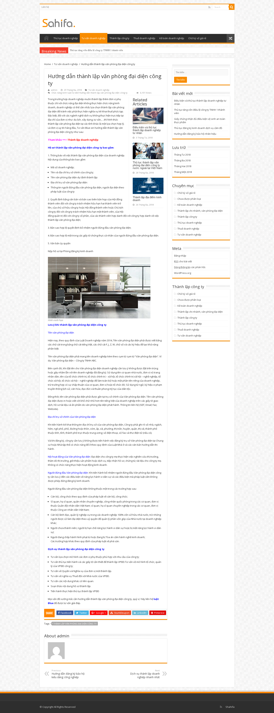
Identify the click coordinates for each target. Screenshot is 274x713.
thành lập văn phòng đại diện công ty (75, 623)
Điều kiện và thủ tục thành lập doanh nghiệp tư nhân (147, 130)
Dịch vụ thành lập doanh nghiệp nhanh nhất (145, 674)
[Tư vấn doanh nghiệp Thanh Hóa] (58, 22)
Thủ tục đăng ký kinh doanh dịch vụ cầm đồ (198, 128)
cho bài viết (183, 261)
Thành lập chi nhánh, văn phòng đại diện (200, 210)
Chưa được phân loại (189, 198)
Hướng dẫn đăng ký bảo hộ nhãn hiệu (195, 133)
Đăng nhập (180, 255)
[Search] (231, 7)
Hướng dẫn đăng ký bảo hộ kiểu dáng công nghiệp (68, 674)
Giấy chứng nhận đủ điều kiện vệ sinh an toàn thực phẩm (98, 50)
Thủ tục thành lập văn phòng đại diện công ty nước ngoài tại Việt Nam (147, 165)
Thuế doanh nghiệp (144, 38)
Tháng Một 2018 (183, 172)
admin (54, 89)
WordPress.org (182, 273)
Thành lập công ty (119, 38)
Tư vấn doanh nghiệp (93, 38)
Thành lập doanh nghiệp (82, 139)
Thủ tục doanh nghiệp (65, 38)
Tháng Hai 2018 (182, 166)
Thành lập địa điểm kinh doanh (147, 199)
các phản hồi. (190, 267)
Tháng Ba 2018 (182, 160)
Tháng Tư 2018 (182, 154)
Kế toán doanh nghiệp (171, 38)
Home (47, 64)
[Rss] (209, 7)
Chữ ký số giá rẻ (197, 38)
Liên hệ (45, 7)
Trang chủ (46, 38)
